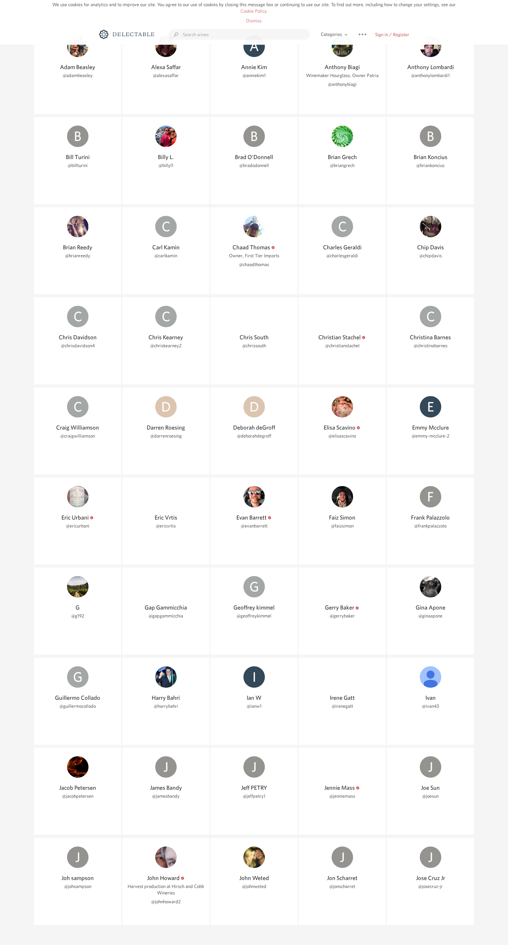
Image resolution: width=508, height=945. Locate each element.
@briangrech (342, 165)
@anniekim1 (254, 75)
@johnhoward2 (166, 901)
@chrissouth (254, 345)
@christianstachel (342, 345)
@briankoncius (430, 165)
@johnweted (254, 886)
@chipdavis (430, 255)
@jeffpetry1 (254, 796)
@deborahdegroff (254, 436)
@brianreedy (77, 255)
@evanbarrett (254, 526)
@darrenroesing (166, 436)
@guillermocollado (77, 706)
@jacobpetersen (77, 796)
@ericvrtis (166, 526)
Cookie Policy (253, 11)
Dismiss (254, 21)
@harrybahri (166, 706)
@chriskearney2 (166, 345)
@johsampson (77, 886)
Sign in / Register (392, 34)
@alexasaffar (166, 75)
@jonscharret (342, 886)
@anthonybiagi (342, 84)
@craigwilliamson (77, 436)
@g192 (77, 616)
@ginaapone (430, 616)
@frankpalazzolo (430, 526)
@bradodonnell (254, 165)
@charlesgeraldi (342, 255)
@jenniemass (342, 796)
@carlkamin (165, 255)
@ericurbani (77, 526)
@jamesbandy (166, 796)
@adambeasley (78, 75)
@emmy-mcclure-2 (430, 436)
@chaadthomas (254, 264)
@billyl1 (165, 165)
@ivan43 (430, 706)
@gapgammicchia (165, 616)
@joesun (430, 796)
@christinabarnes (430, 345)
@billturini (78, 165)
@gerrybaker (342, 616)
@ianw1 (254, 706)
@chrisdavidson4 (78, 345)
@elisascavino (342, 436)
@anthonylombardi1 (430, 75)
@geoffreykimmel (254, 616)
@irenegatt (342, 706)
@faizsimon (342, 526)
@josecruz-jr (430, 886)
